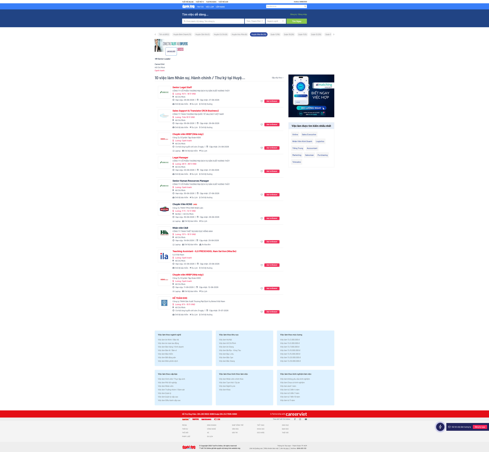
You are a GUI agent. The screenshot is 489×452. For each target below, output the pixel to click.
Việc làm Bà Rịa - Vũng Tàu (230, 350)
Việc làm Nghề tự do (227, 386)
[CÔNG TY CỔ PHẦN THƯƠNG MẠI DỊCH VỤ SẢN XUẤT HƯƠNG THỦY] (164, 92)
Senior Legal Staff (182, 87)
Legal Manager (180, 157)
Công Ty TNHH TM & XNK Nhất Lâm (188, 208)
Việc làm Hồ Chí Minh (227, 343)
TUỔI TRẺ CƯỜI (223, 2)
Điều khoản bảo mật (271, 448)
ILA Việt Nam (178, 254)
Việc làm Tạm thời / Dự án (229, 382)
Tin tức (200, 7)
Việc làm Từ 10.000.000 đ (290, 350)
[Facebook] (294, 419)
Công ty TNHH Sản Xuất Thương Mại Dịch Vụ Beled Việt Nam (199, 301)
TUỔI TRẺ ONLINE (188, 2)
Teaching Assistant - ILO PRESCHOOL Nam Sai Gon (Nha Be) (204, 251)
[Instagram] (300, 419)
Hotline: (298, 448)
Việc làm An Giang (226, 347)
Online (295, 134)
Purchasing (323, 155)
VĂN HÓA (235, 429)
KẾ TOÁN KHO (180, 298)
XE (208, 433)
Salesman (309, 155)
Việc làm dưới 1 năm (288, 386)
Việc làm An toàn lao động (168, 343)
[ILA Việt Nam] (164, 256)
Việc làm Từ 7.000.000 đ (289, 347)
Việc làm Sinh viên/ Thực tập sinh (171, 379)
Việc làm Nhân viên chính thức (231, 379)
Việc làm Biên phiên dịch (168, 361)
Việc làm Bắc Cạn (226, 357)
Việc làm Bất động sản (167, 357)
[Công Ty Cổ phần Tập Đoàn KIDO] (164, 139)
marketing (296, 155)
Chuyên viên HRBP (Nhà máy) (188, 134)
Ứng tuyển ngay (272, 101)
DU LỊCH (210, 436)
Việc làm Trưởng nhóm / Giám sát (171, 389)
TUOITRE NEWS (211, 2)
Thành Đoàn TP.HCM (299, 446)
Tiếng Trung (297, 148)
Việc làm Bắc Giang (227, 361)
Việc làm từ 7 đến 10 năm (290, 397)
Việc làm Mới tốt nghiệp (167, 382)
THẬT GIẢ (285, 433)
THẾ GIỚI (185, 433)
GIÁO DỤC (285, 425)
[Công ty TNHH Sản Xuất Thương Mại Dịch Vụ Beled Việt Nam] (164, 303)
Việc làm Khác (225, 389)
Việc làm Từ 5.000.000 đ (290, 343)
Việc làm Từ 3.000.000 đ (290, 339)
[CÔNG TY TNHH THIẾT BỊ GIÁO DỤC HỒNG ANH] (164, 233)
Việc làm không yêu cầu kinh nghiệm (295, 379)
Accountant (312, 148)
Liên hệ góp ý (284, 448)
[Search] (305, 6)
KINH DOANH (211, 425)
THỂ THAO (260, 425)
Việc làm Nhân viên (165, 386)
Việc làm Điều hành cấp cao (169, 400)
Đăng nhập (302, 14)
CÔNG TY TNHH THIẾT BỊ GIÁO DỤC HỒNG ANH (193, 231)
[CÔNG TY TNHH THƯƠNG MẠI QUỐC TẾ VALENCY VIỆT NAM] (164, 115)
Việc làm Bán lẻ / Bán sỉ (167, 350)
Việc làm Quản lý (164, 393)
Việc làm (210, 7)
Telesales (296, 162)
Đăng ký (293, 14)
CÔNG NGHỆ (211, 429)
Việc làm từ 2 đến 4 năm (289, 389)
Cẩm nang (220, 7)
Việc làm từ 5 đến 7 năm (289, 393)
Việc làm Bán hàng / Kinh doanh (171, 347)
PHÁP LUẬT (186, 436)
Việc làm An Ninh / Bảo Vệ (168, 339)
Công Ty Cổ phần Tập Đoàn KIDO (187, 137)
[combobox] (213, 21)
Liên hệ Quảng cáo (256, 448)
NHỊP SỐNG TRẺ (237, 425)
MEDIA (184, 425)
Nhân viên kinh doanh (302, 141)
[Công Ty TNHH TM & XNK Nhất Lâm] (164, 209)
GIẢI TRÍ (234, 433)
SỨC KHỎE (260, 433)
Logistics (320, 141)
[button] (262, 101)
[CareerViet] (296, 414)
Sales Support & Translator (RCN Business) (196, 110)
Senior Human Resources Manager (191, 180)
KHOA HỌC (260, 429)
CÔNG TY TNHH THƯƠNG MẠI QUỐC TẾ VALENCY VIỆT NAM (198, 114)
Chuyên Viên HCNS (185, 204)
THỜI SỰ (185, 429)
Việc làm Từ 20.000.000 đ (290, 357)
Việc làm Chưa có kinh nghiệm (292, 382)
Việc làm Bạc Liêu (226, 354)
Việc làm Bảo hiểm (165, 354)
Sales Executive (309, 134)
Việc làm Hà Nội (225, 339)
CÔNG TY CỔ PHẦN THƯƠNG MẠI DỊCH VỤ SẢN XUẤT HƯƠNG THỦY (201, 90)
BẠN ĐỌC (285, 429)
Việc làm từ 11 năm (287, 400)
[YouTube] (306, 419)
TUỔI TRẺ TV (200, 2)
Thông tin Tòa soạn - (284, 446)
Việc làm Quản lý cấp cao (168, 397)
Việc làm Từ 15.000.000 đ (290, 354)
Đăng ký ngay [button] (480, 427)
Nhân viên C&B (180, 227)
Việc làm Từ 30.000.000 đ (290, 361)
